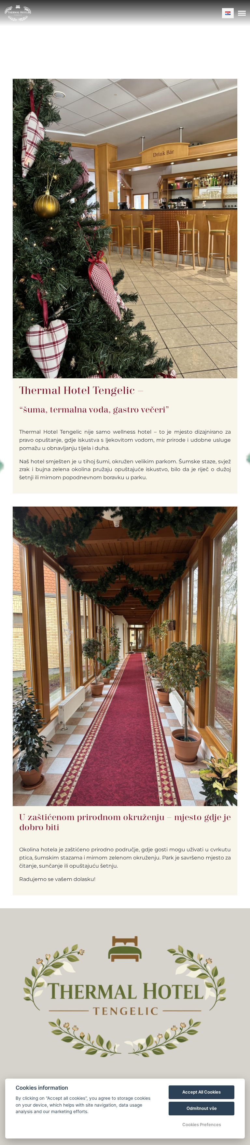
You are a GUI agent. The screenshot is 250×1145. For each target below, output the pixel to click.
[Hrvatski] (228, 13)
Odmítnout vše (202, 1108)
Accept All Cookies (201, 1092)
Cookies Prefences (201, 1124)
